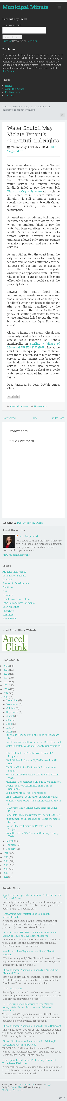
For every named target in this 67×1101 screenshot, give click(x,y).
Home (8, 85)
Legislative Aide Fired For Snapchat (26, 792)
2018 (6, 697)
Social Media (9, 618)
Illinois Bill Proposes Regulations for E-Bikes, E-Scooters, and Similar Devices (29, 1043)
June (9, 723)
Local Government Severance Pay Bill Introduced (33, 742)
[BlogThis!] (11, 396)
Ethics (5, 591)
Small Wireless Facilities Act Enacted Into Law (32, 796)
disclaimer (8, 71)
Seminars (7, 614)
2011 (6, 876)
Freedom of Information (16, 599)
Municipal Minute (25, 6)
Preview (7, 40)
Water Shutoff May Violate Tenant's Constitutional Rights (33, 134)
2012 (6, 872)
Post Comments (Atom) (30, 522)
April (9, 731)
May (8, 727)
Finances (7, 595)
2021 (6, 685)
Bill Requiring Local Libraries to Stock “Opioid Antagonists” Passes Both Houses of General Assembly (28, 1007)
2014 (6, 865)
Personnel (8, 610)
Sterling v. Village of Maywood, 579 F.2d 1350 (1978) (33, 345)
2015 (6, 861)
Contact (9, 95)
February (11, 844)
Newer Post (9, 417)
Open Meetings (10, 606)
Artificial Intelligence (14, 571)
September (12, 712)
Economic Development (16, 583)
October (10, 708)
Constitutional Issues (19, 406)
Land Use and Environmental (18, 602)
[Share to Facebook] (18, 396)
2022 (6, 681)
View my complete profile (16, 554)
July (8, 719)
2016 (6, 857)
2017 (6, 853)
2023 (6, 677)
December (12, 700)
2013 (6, 868)
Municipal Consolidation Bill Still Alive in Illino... (33, 781)
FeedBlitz (32, 40)
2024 (6, 673)
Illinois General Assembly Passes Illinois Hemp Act (31, 1025)
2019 (6, 693)
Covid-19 (7, 579)
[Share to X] (15, 396)
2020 (6, 689)
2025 (6, 669)
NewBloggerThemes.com (13, 1090)
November (12, 704)
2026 (6, 665)
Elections (7, 587)
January (10, 848)
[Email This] (8, 396)
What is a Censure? (12, 988)
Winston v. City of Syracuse (24, 191)
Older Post (58, 417)
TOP (62, 1097)
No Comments (40, 406)
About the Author (14, 88)
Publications (12, 92)
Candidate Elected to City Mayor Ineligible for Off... (34, 814)
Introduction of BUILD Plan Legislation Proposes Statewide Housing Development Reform (29, 934)
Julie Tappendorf (28, 536)
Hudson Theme (17, 1087)
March (10, 840)
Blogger (48, 1084)
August (10, 716)
